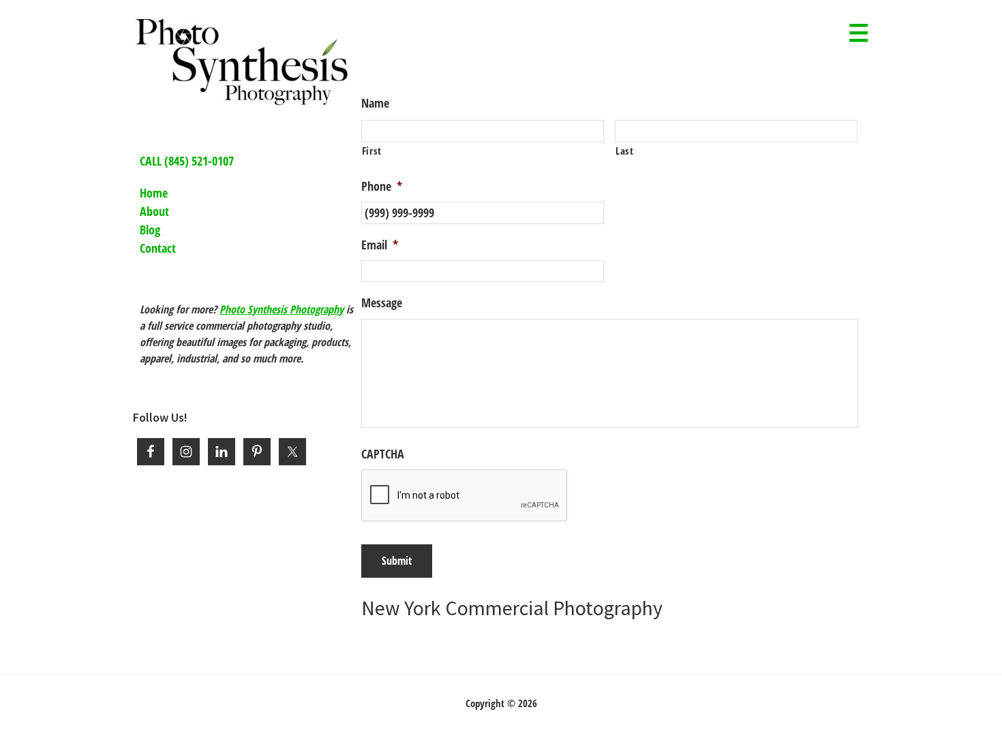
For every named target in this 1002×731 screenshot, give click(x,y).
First (372, 150)
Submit (397, 560)
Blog (150, 229)
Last (625, 150)
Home (154, 193)
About (154, 211)
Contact (158, 248)
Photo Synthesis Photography (281, 309)
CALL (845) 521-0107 (187, 161)
